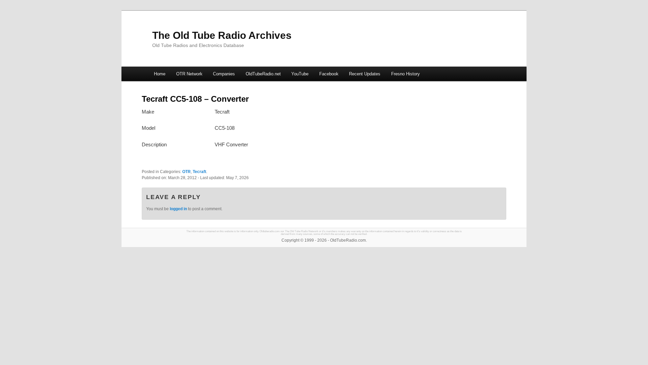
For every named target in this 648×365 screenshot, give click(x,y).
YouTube (299, 73)
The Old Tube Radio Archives (222, 35)
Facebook (329, 73)
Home (159, 73)
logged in (178, 208)
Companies (224, 73)
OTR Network (189, 73)
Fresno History (405, 73)
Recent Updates (364, 73)
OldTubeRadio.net (263, 73)
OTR (186, 171)
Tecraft (199, 171)
